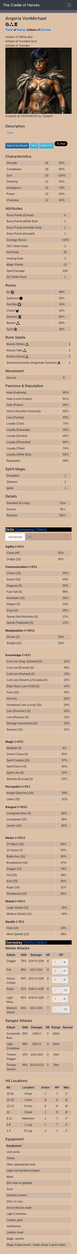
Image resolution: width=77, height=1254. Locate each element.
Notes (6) (46, 145)
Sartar (21, 29)
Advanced (15, 537)
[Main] (41, 529)
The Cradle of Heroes (21, 5)
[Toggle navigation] (69, 5)
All (30, 537)
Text (34, 145)
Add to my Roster (17, 145)
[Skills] (29, 942)
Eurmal (45, 29)
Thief (9, 29)
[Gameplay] (25, 529)
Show (10, 132)
